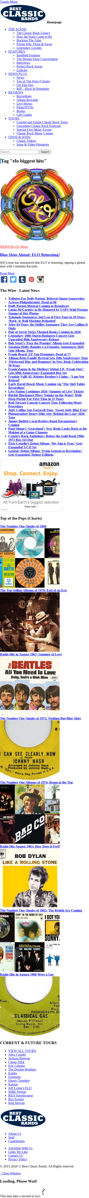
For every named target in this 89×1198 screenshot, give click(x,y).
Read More (7, 273)
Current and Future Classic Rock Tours (42, 122)
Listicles (22, 70)
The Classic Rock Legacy (33, 33)
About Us (14, 1133)
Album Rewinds (27, 100)
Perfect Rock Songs (29, 66)
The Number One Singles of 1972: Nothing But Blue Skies (40, 718)
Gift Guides (24, 114)
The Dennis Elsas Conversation (37, 59)
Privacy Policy (17, 1159)
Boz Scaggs (16, 1099)
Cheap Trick (16, 1062)
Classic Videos (26, 140)
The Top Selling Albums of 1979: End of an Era (33, 590)
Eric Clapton (16, 1065)
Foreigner (14, 1077)
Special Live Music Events (34, 129)
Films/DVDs (25, 107)
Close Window (10, 1173)
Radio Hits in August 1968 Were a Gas (27, 974)
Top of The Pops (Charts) (33, 81)
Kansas (13, 1084)
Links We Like (18, 1152)
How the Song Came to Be (34, 36)
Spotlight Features (28, 55)
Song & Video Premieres (33, 144)
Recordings (24, 96)
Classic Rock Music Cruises (35, 133)
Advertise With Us (20, 1148)
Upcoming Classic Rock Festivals (39, 126)
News (20, 77)
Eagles (12, 1073)
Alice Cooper (17, 1054)
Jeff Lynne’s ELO (20, 1088)
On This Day (25, 85)
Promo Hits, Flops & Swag (34, 44)
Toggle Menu (9, 2)
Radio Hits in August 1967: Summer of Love (31, 654)
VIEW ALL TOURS (22, 1051)
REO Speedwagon (20, 1095)
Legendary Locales (29, 48)
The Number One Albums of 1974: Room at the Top (36, 782)
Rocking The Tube (29, 40)
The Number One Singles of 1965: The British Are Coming (41, 910)
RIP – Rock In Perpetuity (33, 88)
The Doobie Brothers (22, 1069)
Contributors (16, 1141)
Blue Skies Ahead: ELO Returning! (30, 255)
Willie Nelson (17, 1092)
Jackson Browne (19, 1058)
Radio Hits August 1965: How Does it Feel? (30, 846)
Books (21, 111)
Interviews (23, 62)
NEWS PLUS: (9, 246)
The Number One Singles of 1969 (23, 526)
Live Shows (24, 103)
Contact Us (15, 1155)
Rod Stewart (16, 1103)
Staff (11, 1137)
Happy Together (19, 1080)
